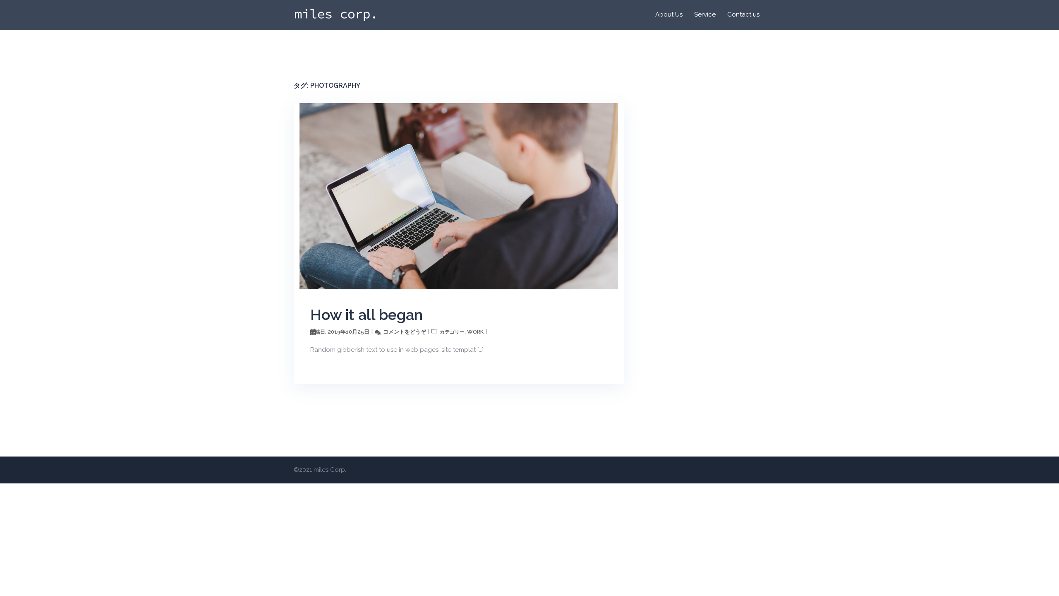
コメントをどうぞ (404, 332)
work (475, 332)
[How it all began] (458, 195)
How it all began (366, 314)
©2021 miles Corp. (320, 469)
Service (705, 14)
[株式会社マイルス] (335, 14)
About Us (669, 14)
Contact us (743, 14)
